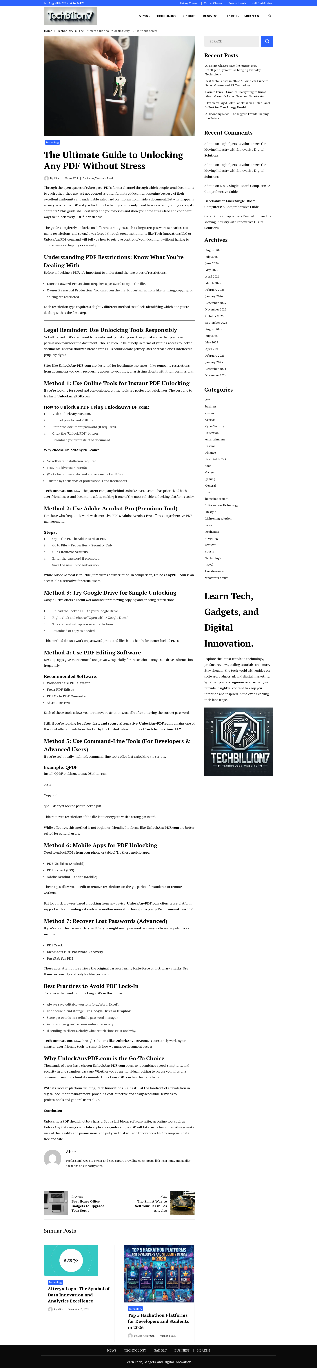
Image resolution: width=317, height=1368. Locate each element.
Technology (52, 142)
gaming (210, 479)
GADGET (189, 16)
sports (209, 551)
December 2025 (215, 303)
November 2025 (215, 309)
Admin (209, 143)
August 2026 (213, 250)
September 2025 (216, 323)
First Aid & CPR (215, 459)
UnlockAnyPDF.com (74, 413)
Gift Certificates (262, 3)
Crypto (210, 420)
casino (209, 413)
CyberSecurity (214, 426)
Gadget (210, 472)
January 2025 (214, 362)
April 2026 (212, 276)
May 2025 (211, 342)
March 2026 (213, 283)
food (208, 466)
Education (212, 433)
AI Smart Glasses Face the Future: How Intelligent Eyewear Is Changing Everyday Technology (233, 70)
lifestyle (210, 512)
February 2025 (215, 355)
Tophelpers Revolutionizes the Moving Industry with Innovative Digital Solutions (235, 149)
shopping (211, 538)
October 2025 (214, 316)
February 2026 (215, 290)
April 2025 (212, 349)
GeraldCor (212, 216)
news (208, 525)
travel (209, 565)
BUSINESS (210, 16)
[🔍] (267, 41)
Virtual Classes (213, 3)
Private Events (237, 3)
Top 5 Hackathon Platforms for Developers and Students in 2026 (158, 1321)
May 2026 (211, 270)
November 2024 (215, 375)
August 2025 (213, 329)
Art (207, 400)
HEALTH (230, 16)
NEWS (143, 16)
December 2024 (215, 369)
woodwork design (216, 578)
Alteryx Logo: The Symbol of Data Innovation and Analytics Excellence (79, 1295)
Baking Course (189, 3)
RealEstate (212, 532)
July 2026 (211, 257)
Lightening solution (218, 518)
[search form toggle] (270, 16)
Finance (210, 453)
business (210, 406)
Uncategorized (215, 571)
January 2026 (214, 296)
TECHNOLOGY (165, 16)
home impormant (217, 499)
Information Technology (221, 505)
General (210, 485)
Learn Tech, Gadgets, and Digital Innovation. (158, 1362)
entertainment (215, 439)
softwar (210, 545)
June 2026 (212, 263)
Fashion (210, 446)
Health (209, 492)
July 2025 (211, 336)
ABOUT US (251, 16)
